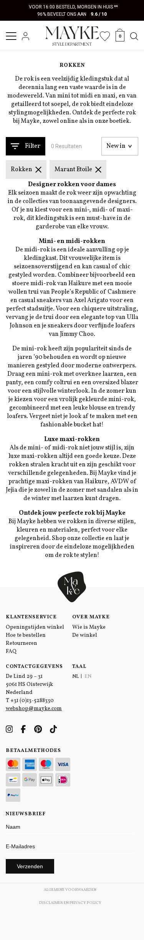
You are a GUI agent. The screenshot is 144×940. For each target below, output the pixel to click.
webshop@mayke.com (34, 708)
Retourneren (21, 643)
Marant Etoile (73, 169)
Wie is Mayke (89, 627)
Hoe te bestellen (26, 635)
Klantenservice (31, 617)
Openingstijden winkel (35, 627)
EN (87, 676)
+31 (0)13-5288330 (32, 700)
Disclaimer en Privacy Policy (70, 902)
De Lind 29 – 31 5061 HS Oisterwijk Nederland (29, 684)
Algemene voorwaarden (70, 889)
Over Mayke (91, 617)
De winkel (84, 635)
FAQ (11, 651)
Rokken (21, 169)
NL (75, 676)
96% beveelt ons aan (72, 14)
